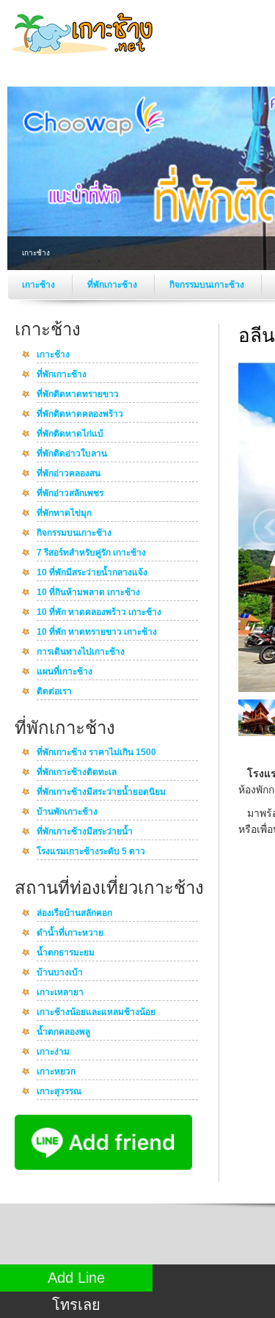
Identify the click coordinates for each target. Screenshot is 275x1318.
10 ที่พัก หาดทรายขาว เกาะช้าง (97, 632)
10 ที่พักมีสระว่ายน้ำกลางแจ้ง (92, 573)
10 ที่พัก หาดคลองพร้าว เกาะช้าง (99, 612)
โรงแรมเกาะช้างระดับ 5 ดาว (91, 852)
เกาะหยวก (56, 1072)
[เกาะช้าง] (84, 58)
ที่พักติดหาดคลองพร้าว (80, 414)
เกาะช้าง (39, 285)
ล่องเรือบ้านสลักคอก (74, 913)
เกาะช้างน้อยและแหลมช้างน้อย (96, 1012)
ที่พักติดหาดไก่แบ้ (70, 434)
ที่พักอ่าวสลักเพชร (70, 493)
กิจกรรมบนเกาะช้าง (207, 285)
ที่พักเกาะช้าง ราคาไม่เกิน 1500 (96, 753)
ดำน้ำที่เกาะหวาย (70, 933)
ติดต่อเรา (54, 692)
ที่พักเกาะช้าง (113, 285)
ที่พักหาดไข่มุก (64, 513)
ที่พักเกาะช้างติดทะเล (77, 772)
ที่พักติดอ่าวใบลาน (72, 454)
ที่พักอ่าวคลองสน (68, 474)
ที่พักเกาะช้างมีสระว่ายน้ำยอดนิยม (101, 792)
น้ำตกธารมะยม (66, 953)
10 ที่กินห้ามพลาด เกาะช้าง (88, 593)
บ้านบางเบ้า (60, 973)
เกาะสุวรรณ (59, 1092)
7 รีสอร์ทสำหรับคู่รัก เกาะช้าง (91, 553)
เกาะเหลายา (60, 992)
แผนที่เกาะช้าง (64, 672)
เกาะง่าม (53, 1052)
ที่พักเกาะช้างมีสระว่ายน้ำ (85, 832)
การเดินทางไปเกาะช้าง (81, 652)
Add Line (76, 1278)
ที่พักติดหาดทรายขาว (78, 394)
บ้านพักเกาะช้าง (67, 812)
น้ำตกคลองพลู (63, 1032)
